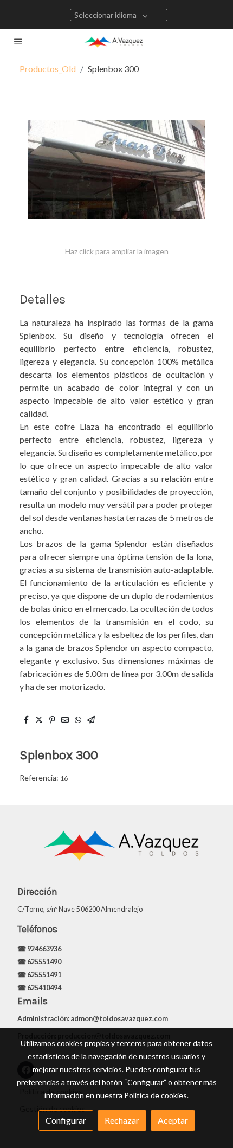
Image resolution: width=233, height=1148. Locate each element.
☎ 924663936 (39, 948)
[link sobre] (116, 851)
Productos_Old (48, 68)
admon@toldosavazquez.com (119, 1018)
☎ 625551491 (39, 974)
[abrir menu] (18, 41)
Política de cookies (155, 1095)
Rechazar (122, 1120)
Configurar (66, 1120)
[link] (116, 41)
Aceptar (173, 1120)
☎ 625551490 (39, 961)
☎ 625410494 (39, 987)
